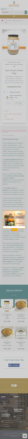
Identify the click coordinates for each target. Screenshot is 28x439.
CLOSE (14, 229)
